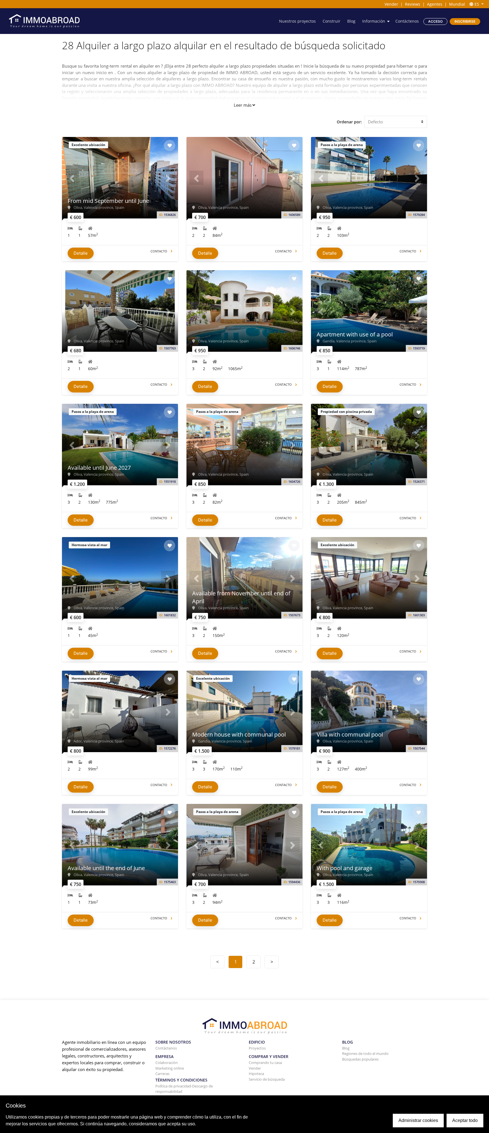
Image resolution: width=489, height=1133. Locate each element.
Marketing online (169, 1068)
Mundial (457, 4)
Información (373, 21)
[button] (72, 178)
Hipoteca (256, 1073)
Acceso (435, 21)
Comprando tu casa (265, 1062)
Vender (391, 4)
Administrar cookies (418, 1120)
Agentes (434, 4)
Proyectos (257, 1048)
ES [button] (476, 4)
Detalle (81, 253)
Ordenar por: (349, 122)
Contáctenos (407, 21)
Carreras (162, 1073)
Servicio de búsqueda (267, 1079)
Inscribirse (464, 21)
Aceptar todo (465, 1120)
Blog (351, 21)
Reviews (412, 4)
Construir (331, 21)
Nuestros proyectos (297, 21)
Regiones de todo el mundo (365, 1053)
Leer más (243, 105)
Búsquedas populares (360, 1059)
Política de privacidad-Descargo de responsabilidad (184, 1088)
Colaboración (166, 1062)
